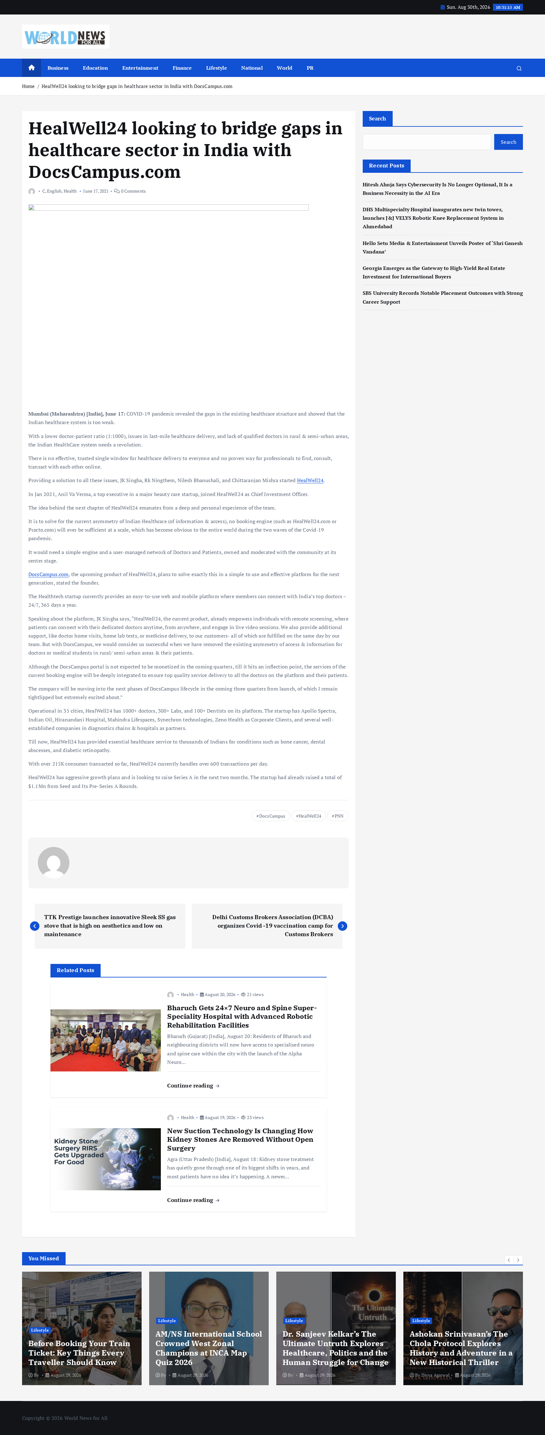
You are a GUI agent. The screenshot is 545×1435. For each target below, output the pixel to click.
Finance (182, 67)
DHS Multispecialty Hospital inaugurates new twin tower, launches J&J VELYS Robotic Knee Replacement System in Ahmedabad (433, 218)
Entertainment (140, 67)
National (251, 67)
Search (377, 118)
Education (95, 67)
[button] (509, 1260)
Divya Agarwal (435, 1375)
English (54, 191)
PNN (339, 816)
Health (70, 191)
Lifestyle (216, 67)
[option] (82, 1328)
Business (58, 67)
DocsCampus (272, 816)
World (284, 67)
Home (28, 86)
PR (310, 67)
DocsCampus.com (48, 574)
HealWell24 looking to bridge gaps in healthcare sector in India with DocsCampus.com (137, 86)
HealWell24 (310, 480)
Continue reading (191, 1085)
